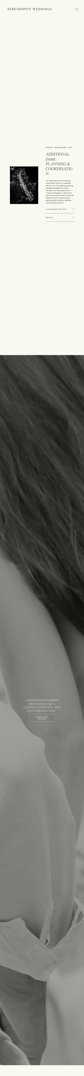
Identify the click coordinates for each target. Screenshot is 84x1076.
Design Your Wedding (42, 718)
